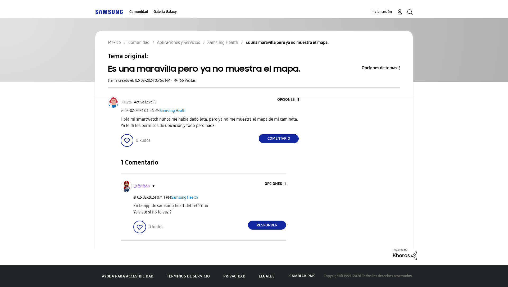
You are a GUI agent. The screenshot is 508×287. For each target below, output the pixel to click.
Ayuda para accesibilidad (127, 276)
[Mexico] (109, 11)
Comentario (278, 138)
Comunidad (138, 12)
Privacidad (234, 276)
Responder (267, 225)
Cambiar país (302, 276)
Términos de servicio (188, 276)
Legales (267, 276)
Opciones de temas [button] (379, 67)
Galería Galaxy (165, 12)
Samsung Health (173, 110)
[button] (289, 99)
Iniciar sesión (381, 12)
